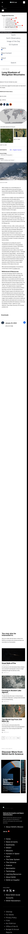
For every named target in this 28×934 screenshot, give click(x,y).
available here (16, 268)
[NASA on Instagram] (7, 890)
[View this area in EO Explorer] (13, 116)
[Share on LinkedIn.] (7, 104)
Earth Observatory (13, 38)
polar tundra (16, 257)
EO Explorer (13, 45)
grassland (4, 208)
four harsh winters (12, 231)
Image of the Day (13, 41)
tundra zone (10, 260)
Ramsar (6, 223)
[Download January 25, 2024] (24, 323)
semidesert (20, 244)
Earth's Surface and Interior (7, 160)
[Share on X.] (1, 104)
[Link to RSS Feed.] (10, 104)
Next (18, 738)
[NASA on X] (10, 890)
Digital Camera (17, 150)
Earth (13, 35)
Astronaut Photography (6, 155)
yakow (10, 229)
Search (13, 63)
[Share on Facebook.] (4, 104)
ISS (11, 150)
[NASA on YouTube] (13, 890)
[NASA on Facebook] (4, 890)
